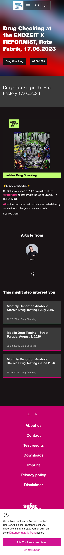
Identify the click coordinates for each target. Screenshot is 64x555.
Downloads (33, 456)
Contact (33, 436)
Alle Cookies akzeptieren (32, 542)
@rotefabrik (10, 195)
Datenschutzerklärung (23, 532)
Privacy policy (33, 475)
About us (33, 426)
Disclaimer (33, 485)
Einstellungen (32, 549)
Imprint (33, 465)
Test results (33, 446)
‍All (5, 204)
